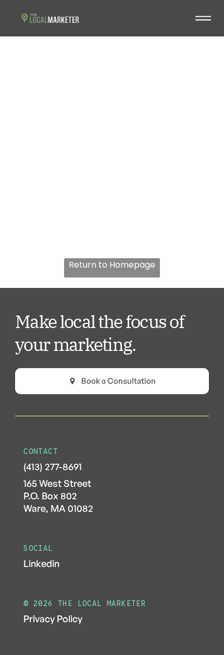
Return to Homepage (112, 265)
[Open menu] (203, 18)
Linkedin (41, 563)
